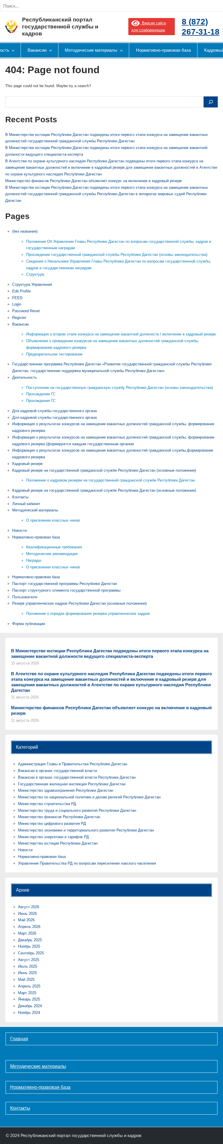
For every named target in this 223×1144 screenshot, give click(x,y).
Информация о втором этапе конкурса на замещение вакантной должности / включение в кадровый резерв (121, 334)
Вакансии (20, 324)
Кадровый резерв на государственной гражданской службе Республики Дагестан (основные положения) (104, 470)
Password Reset (26, 311)
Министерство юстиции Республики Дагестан (58, 843)
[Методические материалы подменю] (121, 50)
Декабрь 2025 (30, 940)
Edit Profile (21, 291)
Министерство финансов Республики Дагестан (59, 817)
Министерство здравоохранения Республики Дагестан (65, 790)
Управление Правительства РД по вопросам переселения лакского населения (87, 863)
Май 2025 (26, 979)
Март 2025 (27, 993)
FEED (17, 298)
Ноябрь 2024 (29, 1012)
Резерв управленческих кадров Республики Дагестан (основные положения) (79, 603)
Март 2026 (27, 933)
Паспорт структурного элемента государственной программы (66, 590)
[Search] (66, 6)
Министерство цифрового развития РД (52, 823)
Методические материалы (38, 1066)
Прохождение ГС (40, 394)
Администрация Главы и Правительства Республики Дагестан (72, 764)
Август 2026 (28, 907)
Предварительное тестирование (54, 354)
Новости (19, 530)
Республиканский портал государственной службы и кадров (60, 27)
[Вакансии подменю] (50, 50)
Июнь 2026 (27, 913)
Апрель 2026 (29, 926)
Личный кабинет (26, 504)
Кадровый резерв (27, 463)
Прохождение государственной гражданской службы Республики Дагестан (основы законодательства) (116, 254)
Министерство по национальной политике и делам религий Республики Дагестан (89, 797)
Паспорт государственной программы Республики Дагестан (64, 583)
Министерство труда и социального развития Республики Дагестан (77, 810)
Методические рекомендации (52, 554)
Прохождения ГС (40, 400)
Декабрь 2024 (30, 1006)
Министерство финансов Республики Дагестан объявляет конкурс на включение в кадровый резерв (93, 181)
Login (16, 304)
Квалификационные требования (54, 547)
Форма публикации (28, 624)
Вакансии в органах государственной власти (57, 770)
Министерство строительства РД (47, 804)
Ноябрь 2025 (29, 946)
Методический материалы (35, 510)
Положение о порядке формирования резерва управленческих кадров (88, 613)
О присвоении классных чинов (53, 520)
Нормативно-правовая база (36, 537)
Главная (19, 1038)
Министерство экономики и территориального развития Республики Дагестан (86, 830)
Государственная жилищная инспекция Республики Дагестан (71, 784)
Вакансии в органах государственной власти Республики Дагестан (77, 777)
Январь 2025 (29, 999)
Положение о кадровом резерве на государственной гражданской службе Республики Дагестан (110, 480)
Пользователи (24, 597)
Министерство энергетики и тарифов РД (53, 837)
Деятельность (24, 377)
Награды (33, 560)
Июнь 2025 (27, 973)
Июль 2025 (27, 966)
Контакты (20, 497)
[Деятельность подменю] (13, 50)
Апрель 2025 (29, 986)
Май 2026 (26, 920)
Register (19, 317)
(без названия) (24, 231)
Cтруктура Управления (32, 284)
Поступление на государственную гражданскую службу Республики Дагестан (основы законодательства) (119, 387)
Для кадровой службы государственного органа (54, 411)
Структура (35, 274)
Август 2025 (28, 960)
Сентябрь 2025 (31, 953)
